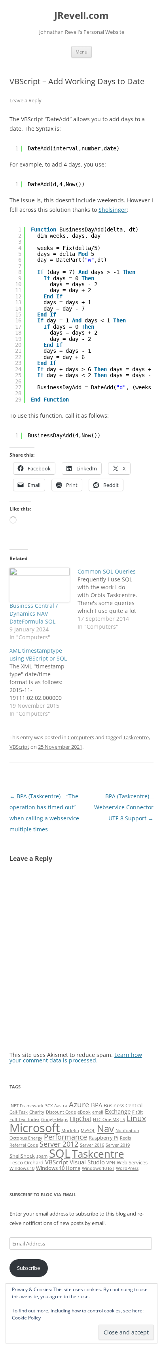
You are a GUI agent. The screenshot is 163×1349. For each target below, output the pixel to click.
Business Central (123, 1105)
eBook (84, 1112)
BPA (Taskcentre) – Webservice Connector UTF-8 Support (124, 807)
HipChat (80, 1119)
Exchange (118, 1111)
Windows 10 (21, 1168)
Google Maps (54, 1119)
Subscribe (28, 1267)
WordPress (127, 1168)
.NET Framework (26, 1105)
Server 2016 (92, 1145)
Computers (81, 737)
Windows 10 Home (58, 1167)
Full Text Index (24, 1119)
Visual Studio (87, 1162)
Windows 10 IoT (98, 1168)
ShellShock (22, 1155)
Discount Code (61, 1112)
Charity (36, 1112)
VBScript (19, 746)
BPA (96, 1105)
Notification (127, 1130)
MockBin (70, 1130)
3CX (49, 1105)
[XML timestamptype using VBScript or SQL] (43, 682)
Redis (125, 1138)
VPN (110, 1163)
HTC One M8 (106, 1119)
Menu (81, 52)
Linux (136, 1118)
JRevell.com (81, 15)
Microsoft (34, 1128)
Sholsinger (113, 209)
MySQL (88, 1130)
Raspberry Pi (103, 1137)
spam (41, 1156)
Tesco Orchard (26, 1162)
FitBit (137, 1112)
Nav (105, 1128)
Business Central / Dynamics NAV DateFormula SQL (33, 613)
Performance (65, 1137)
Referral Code (23, 1145)
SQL (59, 1153)
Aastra (60, 1105)
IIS (122, 1119)
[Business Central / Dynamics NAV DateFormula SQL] (39, 585)
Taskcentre (136, 737)
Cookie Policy (26, 1317)
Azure (79, 1104)
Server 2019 (118, 1145)
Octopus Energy (25, 1138)
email (97, 1112)
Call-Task (18, 1112)
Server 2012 (59, 1144)
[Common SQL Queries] (112, 599)
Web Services (132, 1162)
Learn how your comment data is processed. (75, 1057)
